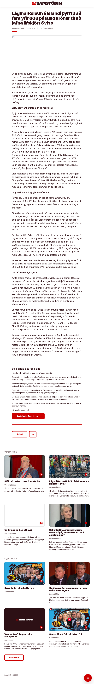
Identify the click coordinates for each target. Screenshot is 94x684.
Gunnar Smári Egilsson (45, 28)
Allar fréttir (14, 658)
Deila (20, 434)
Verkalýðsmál (18, 28)
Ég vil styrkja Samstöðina (29, 416)
